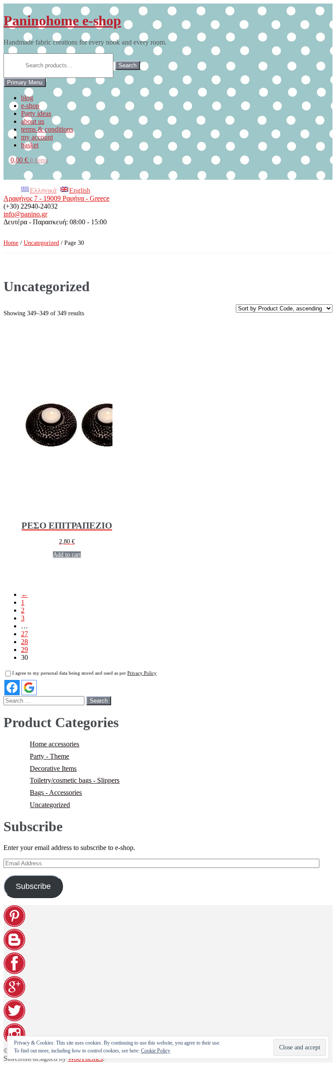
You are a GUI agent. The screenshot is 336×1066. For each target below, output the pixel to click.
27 (24, 634)
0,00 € (29, 160)
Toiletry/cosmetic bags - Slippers (74, 780)
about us (32, 121)
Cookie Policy (155, 1051)
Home (11, 243)
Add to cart (67, 554)
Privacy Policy (142, 673)
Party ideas (36, 113)
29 (24, 649)
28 (24, 641)
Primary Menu (24, 82)
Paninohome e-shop (62, 20)
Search (127, 65)
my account (37, 137)
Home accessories (54, 744)
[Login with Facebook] (12, 687)
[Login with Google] (29, 687)
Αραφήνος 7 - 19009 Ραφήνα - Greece (56, 198)
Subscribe (33, 886)
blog (27, 97)
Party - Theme (49, 756)
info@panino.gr (25, 214)
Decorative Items (53, 768)
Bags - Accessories (56, 792)
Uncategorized (41, 243)
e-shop (30, 105)
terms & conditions (47, 129)
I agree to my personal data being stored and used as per (84, 673)
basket (29, 145)
